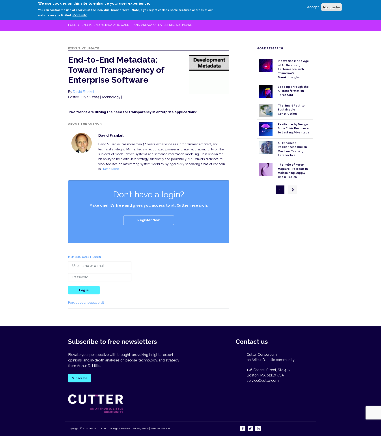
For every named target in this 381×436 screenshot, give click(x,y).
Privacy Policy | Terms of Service (151, 428)
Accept (313, 7)
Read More (111, 169)
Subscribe (79, 378)
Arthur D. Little (97, 428)
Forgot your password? (86, 303)
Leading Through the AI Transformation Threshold (293, 91)
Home (72, 24)
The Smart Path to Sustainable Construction (291, 109)
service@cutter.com (263, 380)
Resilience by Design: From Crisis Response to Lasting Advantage (294, 128)
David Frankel (83, 92)
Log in (84, 290)
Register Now (148, 220)
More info (80, 15)
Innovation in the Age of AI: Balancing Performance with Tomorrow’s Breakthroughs (293, 69)
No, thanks (331, 7)
